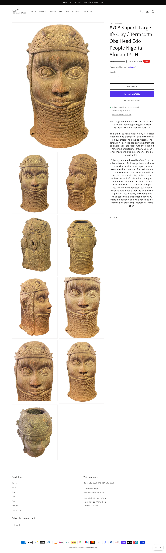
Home (14, 483)
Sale (13, 496)
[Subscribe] (55, 525)
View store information (121, 114)
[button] (43, 11)
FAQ (13, 501)
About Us (15, 506)
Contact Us (16, 510)
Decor (14, 487)
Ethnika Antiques (79, 547)
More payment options (132, 100)
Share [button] (115, 217)
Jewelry (15, 492)
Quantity (113, 72)
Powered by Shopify (91, 547)
